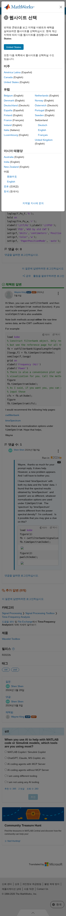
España (8, 110)
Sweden (39, 115)
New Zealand (11, 166)
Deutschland (11, 105)
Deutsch (42, 125)
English (42, 130)
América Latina (12, 72)
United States (11, 82)
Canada (8, 77)
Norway (39, 100)
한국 (6, 191)
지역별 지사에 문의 (33, 203)
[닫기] (60, 7)
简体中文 (12, 176)
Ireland (8, 125)
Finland (8, 115)
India (6, 161)
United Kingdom (44, 139)
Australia (9, 157)
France (8, 120)
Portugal (39, 110)
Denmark (9, 100)
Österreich (40, 105)
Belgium (8, 95)
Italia (6, 130)
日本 (6, 186)
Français (43, 135)
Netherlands (41, 95)
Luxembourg (11, 135)
